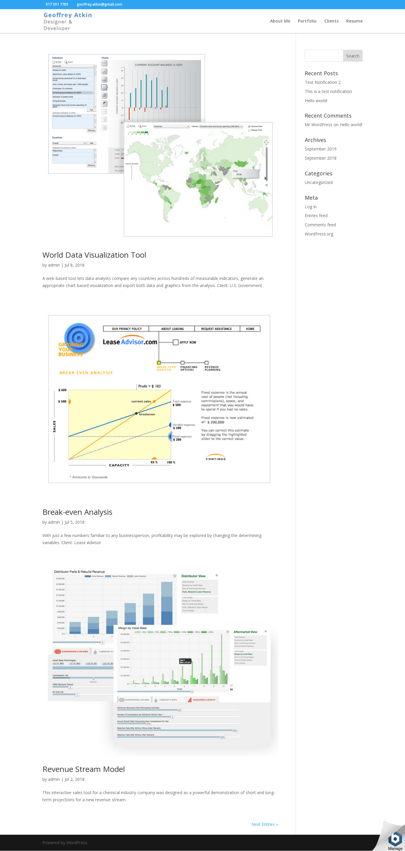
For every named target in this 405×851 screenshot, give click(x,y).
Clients (331, 21)
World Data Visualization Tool (94, 254)
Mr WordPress (318, 124)
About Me (280, 21)
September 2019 (321, 149)
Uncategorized (319, 182)
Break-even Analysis (77, 512)
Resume (354, 21)
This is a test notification (328, 91)
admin (54, 265)
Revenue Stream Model (83, 769)
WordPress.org (319, 234)
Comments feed (320, 224)
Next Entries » (264, 824)
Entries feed (316, 215)
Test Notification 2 (323, 82)
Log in (311, 206)
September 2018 (321, 158)
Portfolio (307, 21)
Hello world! (316, 100)
